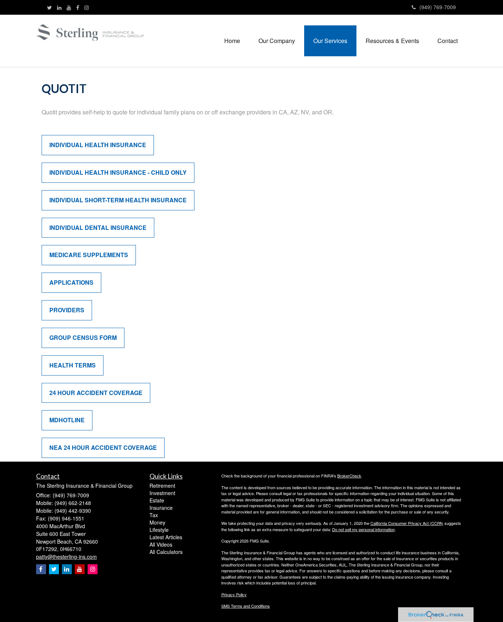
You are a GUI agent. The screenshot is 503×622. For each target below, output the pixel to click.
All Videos (161, 544)
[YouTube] (69, 7)
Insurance (161, 507)
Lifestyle (159, 529)
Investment (162, 493)
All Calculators (166, 551)
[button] (276, 40)
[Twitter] (49, 7)
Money (157, 522)
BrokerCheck (349, 476)
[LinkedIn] (59, 7)
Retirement (162, 485)
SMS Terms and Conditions (245, 606)
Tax (154, 515)
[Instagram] (86, 7)
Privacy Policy (234, 594)
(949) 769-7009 (437, 7)
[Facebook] (77, 7)
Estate (157, 500)
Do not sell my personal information (363, 529)
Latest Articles (166, 537)
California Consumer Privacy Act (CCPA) (406, 523)
